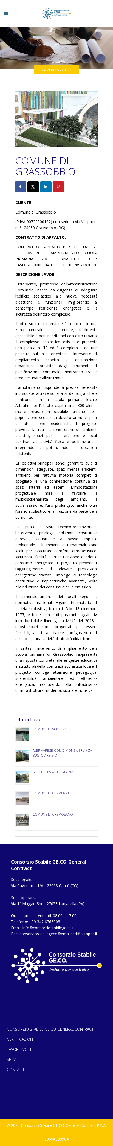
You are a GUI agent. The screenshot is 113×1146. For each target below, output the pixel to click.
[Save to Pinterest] (58, 186)
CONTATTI (15, 1069)
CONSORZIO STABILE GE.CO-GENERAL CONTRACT (50, 1029)
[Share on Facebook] (20, 186)
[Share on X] (33, 186)
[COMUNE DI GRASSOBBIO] (56, 119)
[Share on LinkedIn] (46, 186)
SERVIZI (13, 1059)
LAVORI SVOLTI (19, 1049)
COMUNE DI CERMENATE (52, 793)
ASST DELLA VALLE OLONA (53, 771)
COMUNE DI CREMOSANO (53, 814)
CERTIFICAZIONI (20, 1039)
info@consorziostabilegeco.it (48, 927)
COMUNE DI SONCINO (50, 729)
